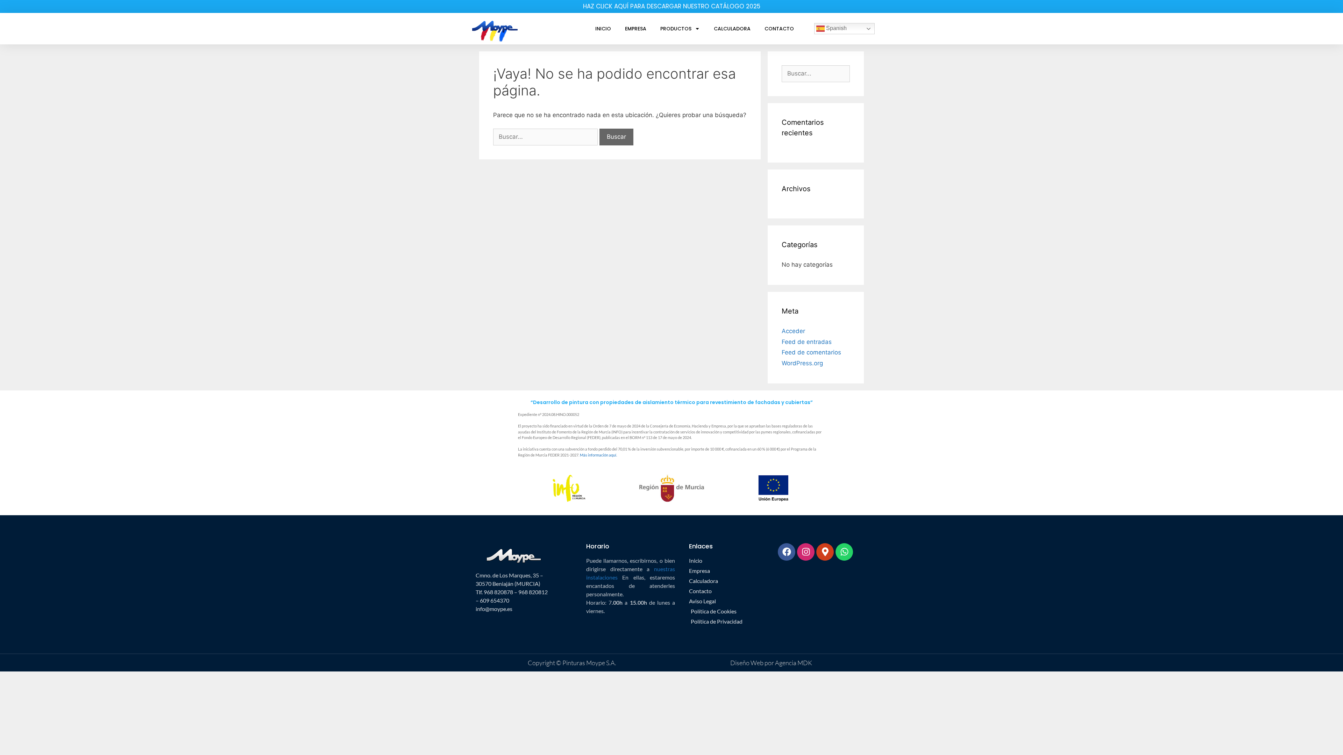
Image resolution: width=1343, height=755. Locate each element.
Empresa (635, 28)
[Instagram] (806, 552)
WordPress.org (802, 363)
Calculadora (732, 28)
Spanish (836, 28)
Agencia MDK (793, 663)
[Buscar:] (546, 136)
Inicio (603, 28)
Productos (675, 28)
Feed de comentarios (811, 352)
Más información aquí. (598, 455)
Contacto (779, 28)
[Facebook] (786, 552)
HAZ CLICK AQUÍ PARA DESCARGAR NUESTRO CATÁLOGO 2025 (671, 6)
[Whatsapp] (844, 552)
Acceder (793, 331)
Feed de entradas (807, 341)
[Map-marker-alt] (825, 552)
